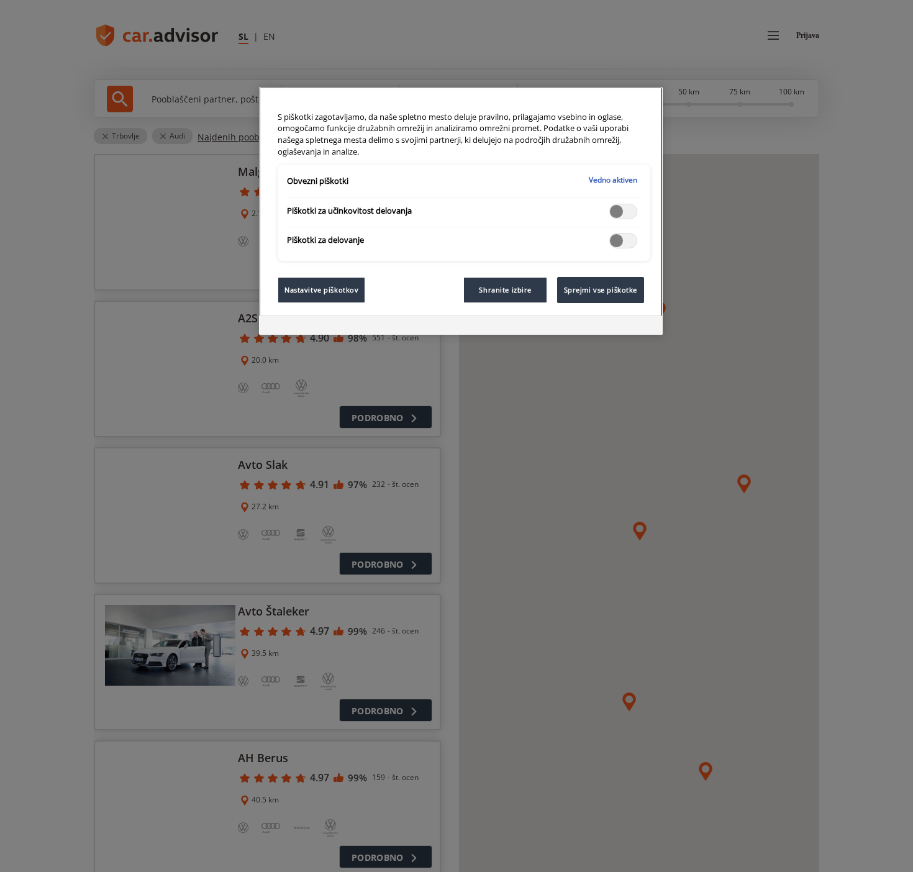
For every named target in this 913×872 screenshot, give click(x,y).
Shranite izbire (505, 289)
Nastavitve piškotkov (321, 289)
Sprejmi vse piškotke (600, 289)
